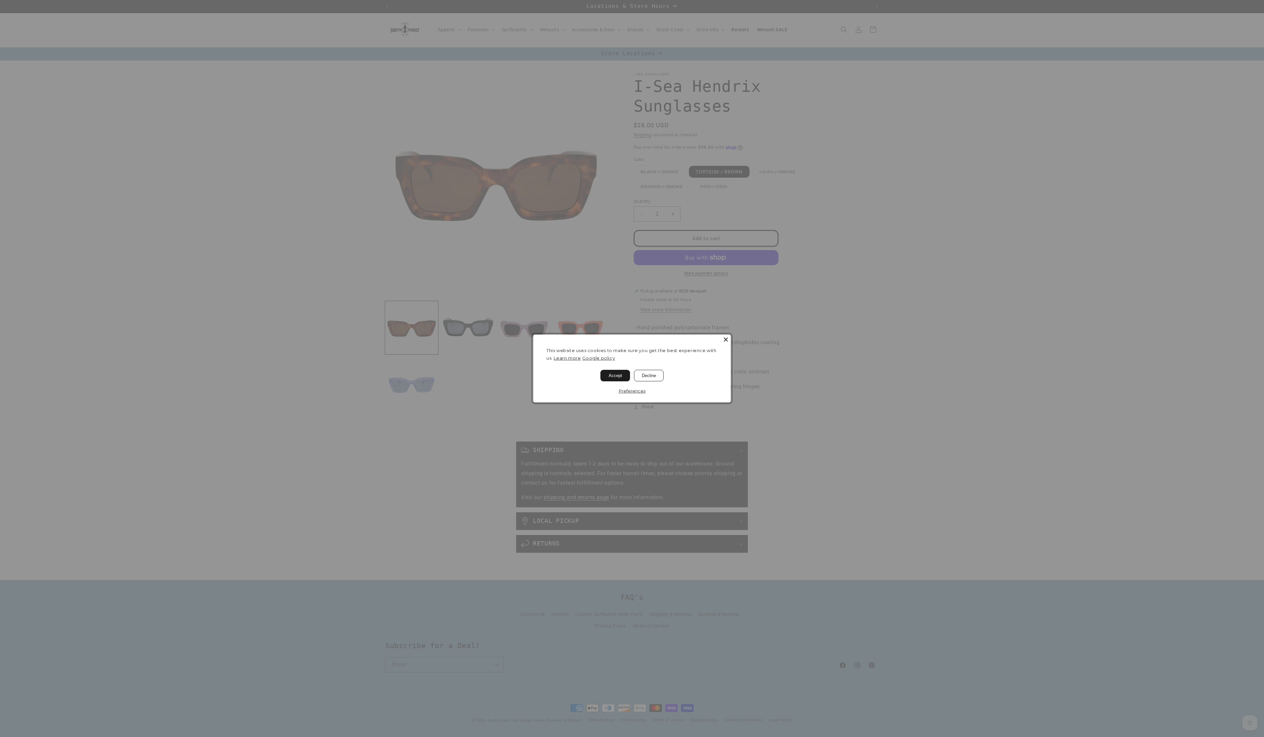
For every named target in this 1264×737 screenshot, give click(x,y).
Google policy (598, 358)
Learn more (567, 358)
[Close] (726, 339)
